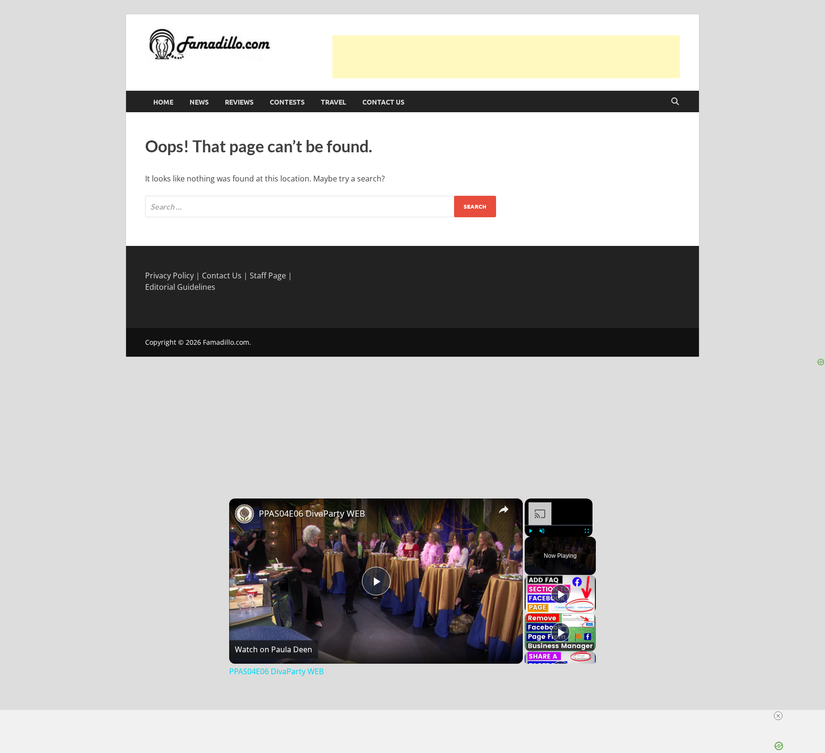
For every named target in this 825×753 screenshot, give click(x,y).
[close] (416, 715)
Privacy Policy (169, 275)
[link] (244, 513)
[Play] (530, 531)
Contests (287, 101)
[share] (503, 509)
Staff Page (268, 275)
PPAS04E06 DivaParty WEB (312, 513)
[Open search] (675, 102)
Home (163, 101)
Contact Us (383, 101)
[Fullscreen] (586, 531)
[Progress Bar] (558, 524)
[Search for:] (320, 206)
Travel (333, 101)
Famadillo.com (226, 342)
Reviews (239, 101)
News (199, 101)
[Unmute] (542, 531)
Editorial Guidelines (180, 287)
